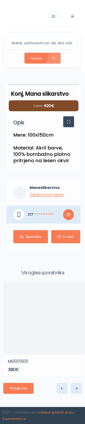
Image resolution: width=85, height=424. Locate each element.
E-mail (68, 236)
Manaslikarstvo (45, 187)
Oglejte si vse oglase (47, 194)
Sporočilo (33, 236)
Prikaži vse (18, 388)
